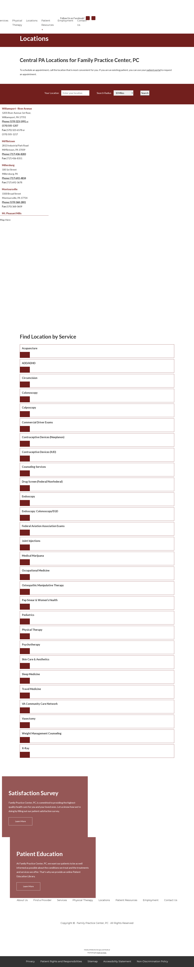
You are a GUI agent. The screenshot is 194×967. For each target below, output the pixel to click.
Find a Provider (42, 900)
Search (144, 93)
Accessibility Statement (117, 961)
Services (62, 900)
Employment (65, 20)
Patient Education (39, 853)
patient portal (153, 70)
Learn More (20, 821)
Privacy (30, 961)
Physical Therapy (83, 900)
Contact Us (170, 900)
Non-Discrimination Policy (152, 961)
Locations (31, 20)
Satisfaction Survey (33, 793)
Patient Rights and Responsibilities (61, 961)
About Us (22, 900)
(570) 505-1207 (10, 125)
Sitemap (93, 961)
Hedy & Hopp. (102, 953)
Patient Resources (126, 900)
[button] (97, 351)
